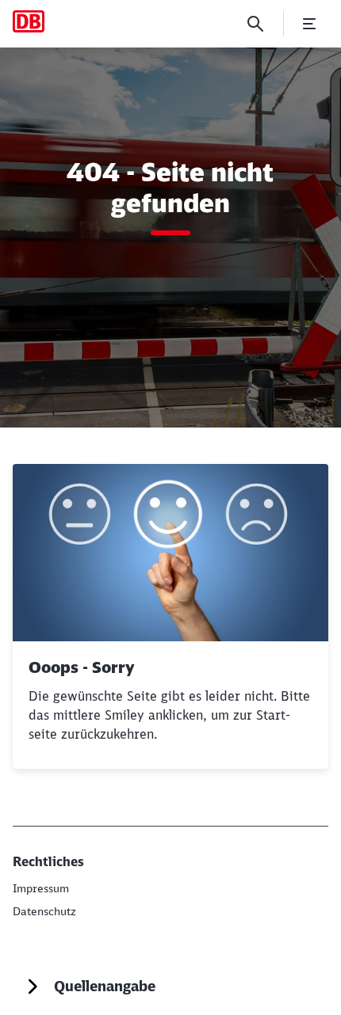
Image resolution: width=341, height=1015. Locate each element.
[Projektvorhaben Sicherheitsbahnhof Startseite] (28, 21)
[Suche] (255, 24)
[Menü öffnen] (309, 24)
